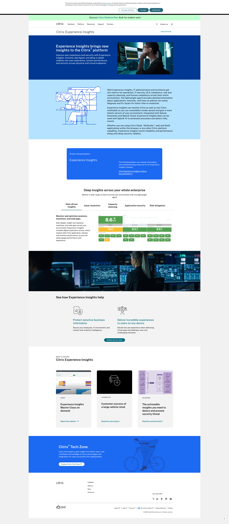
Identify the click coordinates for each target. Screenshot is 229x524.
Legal (123, 508)
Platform (81, 24)
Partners (110, 24)
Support (101, 24)
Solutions (71, 24)
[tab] (71, 205)
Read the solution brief (151, 421)
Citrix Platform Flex (108, 17)
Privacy (131, 508)
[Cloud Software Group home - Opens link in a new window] (61, 508)
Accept (143, 10)
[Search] (157, 24)
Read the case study (109, 421)
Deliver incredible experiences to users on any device (135, 321)
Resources (91, 24)
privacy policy (107, 3)
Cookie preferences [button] (160, 508)
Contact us (164, 24)
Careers (116, 508)
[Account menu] (172, 24)
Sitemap (170, 508)
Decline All (156, 10)
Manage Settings (127, 10)
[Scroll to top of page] (224, 519)
